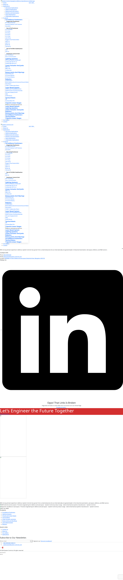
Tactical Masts (6, 517)
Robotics (4, 524)
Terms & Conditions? (46, 541)
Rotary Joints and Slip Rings (9, 521)
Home (4, 2)
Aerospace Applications (11, 8)
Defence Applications (11, 9)
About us (4, 531)
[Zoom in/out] (0, 552)
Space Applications (10, 14)
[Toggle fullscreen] (2, 552)
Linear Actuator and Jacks (9, 519)
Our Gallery (6, 120)
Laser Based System (7, 522)
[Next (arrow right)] (2, 554)
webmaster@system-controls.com (12, 256)
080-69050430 (7, 255)
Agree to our (43, 541)
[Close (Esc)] (4, 552)
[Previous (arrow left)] (0, 554)
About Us (5, 4)
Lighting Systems (6, 514)
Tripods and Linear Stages (9, 516)
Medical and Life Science (12, 11)
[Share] (3, 552)
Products (5, 18)
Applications (6, 6)
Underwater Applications (12, 16)
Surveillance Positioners (8, 512)
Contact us (5, 529)
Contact (5, 121)
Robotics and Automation (12, 13)
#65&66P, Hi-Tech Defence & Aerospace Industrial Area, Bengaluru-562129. (25, 258)
